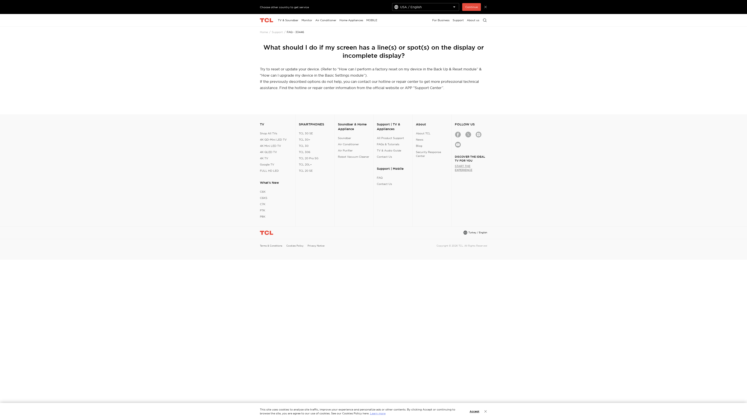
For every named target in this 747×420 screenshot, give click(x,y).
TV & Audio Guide (389, 150)
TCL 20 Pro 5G (308, 158)
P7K (262, 210)
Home (264, 32)
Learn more (378, 413)
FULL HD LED (269, 170)
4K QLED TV (268, 152)
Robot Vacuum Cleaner (353, 156)
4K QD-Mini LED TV (273, 139)
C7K (262, 204)
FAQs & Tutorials (388, 144)
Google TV (267, 164)
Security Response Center (428, 154)
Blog (419, 146)
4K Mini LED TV (270, 146)
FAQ (380, 177)
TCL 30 (304, 146)
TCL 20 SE (306, 170)
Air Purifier (345, 150)
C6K (263, 191)
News (419, 139)
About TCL (423, 133)
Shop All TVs (268, 133)
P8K (262, 216)
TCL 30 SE (306, 133)
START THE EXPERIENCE (463, 168)
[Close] (485, 411)
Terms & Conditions (271, 245)
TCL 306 (304, 152)
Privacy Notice (316, 245)
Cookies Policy (294, 245)
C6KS (263, 198)
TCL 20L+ (305, 164)
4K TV (264, 158)
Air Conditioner (348, 144)
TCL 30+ (304, 139)
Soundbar (344, 138)
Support (277, 32)
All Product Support (390, 138)
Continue (471, 7)
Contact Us (384, 156)
